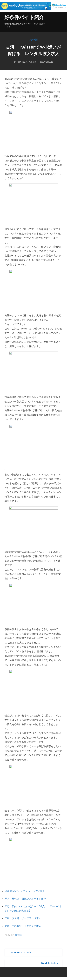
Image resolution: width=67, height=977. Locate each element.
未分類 (33, 40)
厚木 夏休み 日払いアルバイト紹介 (25, 898)
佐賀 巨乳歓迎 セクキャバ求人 (23, 925)
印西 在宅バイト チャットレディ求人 (25, 891)
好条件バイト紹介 (24, 17)
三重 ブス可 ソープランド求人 (23, 918)
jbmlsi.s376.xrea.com (26, 61)
